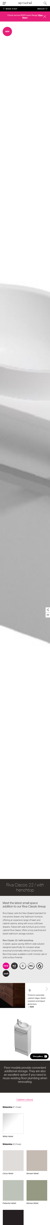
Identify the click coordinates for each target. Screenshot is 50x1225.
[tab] (25, 1099)
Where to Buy (11, 9)
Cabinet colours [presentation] (25, 1099)
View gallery (38, 1056)
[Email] (48, 615)
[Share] (48, 609)
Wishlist (41, 9)
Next (47, 989)
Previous (3, 989)
